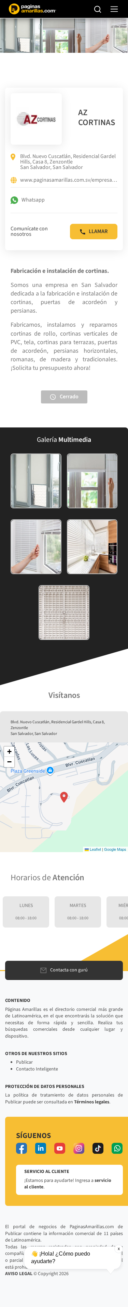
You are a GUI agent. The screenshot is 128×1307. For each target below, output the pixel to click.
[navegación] (114, 9)
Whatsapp (33, 200)
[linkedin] (40, 1148)
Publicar (24, 1062)
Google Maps (115, 849)
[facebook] (21, 1148)
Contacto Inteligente (37, 1069)
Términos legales (91, 1102)
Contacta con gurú (69, 970)
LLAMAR (98, 231)
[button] (64, 797)
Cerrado (69, 396)
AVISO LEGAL (18, 1273)
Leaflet (95, 849)
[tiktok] (98, 1148)
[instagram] (78, 1148)
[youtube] (59, 1148)
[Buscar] (97, 9)
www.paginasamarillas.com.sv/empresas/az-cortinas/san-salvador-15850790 (68, 180)
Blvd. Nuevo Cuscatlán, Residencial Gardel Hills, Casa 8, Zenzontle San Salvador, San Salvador (68, 162)
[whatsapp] (117, 1148)
